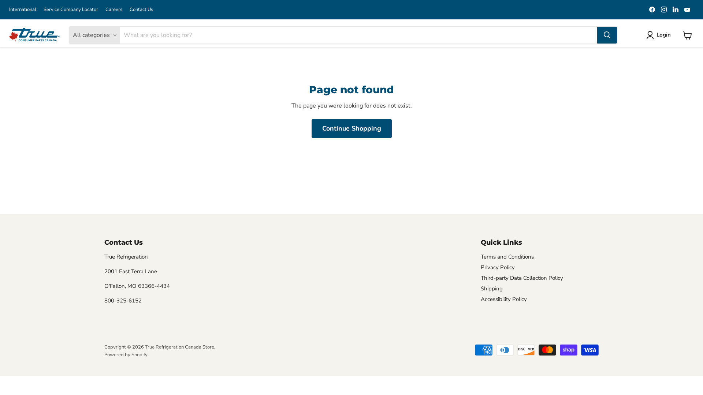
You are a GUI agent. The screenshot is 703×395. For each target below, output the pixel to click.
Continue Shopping (351, 128)
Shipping (492, 288)
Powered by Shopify (126, 354)
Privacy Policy (498, 267)
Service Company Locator (71, 9)
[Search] (607, 35)
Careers (113, 9)
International (22, 9)
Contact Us (141, 9)
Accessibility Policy (504, 299)
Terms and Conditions (507, 256)
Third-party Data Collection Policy (522, 278)
